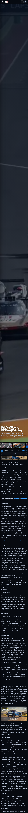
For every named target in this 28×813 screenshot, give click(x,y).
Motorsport (24, 450)
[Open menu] (2, 1)
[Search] (22, 1)
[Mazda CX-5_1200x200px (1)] (14, 458)
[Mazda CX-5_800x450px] (14, 714)
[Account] (25, 1)
